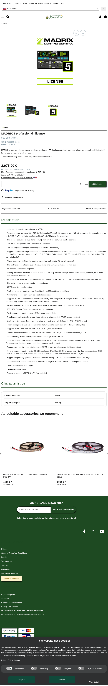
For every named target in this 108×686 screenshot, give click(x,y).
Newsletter (5, 569)
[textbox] (50, 8)
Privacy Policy (7, 660)
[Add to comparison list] (76, 33)
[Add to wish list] (83, 33)
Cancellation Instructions (11, 603)
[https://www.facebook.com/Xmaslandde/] (84, 531)
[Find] (7, 17)
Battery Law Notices (9, 607)
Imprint (4, 557)
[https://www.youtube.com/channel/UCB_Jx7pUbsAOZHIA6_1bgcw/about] (102, 531)
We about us (6, 561)
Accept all (21, 680)
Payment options (8, 594)
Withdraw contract (11, 579)
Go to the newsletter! (63, 509)
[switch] (9, 668)
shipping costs (24, 169)
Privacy (4, 549)
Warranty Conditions (9, 573)
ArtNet (57, 396)
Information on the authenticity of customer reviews (22, 615)
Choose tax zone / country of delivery (17, 178)
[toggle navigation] (2, 17)
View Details (94, 682)
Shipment (5, 598)
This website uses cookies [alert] (54, 640)
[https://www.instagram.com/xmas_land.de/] (92, 531)
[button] (100, 17)
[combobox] (50, 9)
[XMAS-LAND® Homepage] (54, 17)
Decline (62, 680)
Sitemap (4, 565)
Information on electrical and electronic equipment (22, 611)
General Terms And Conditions (14, 553)
